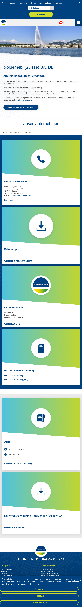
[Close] (77, 579)
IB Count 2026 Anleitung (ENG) (16, 380)
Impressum (8, 200)
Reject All (39, 596)
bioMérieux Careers (47, 569)
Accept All (39, 589)
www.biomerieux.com (23, 100)
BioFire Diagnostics (47, 571)
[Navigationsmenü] (78, 22)
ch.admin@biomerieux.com (20, 196)
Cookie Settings (39, 603)
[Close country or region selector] (79, 2)
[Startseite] (3, 22)
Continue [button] (41, 14)
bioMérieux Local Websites (49, 573)
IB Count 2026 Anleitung (13, 376)
